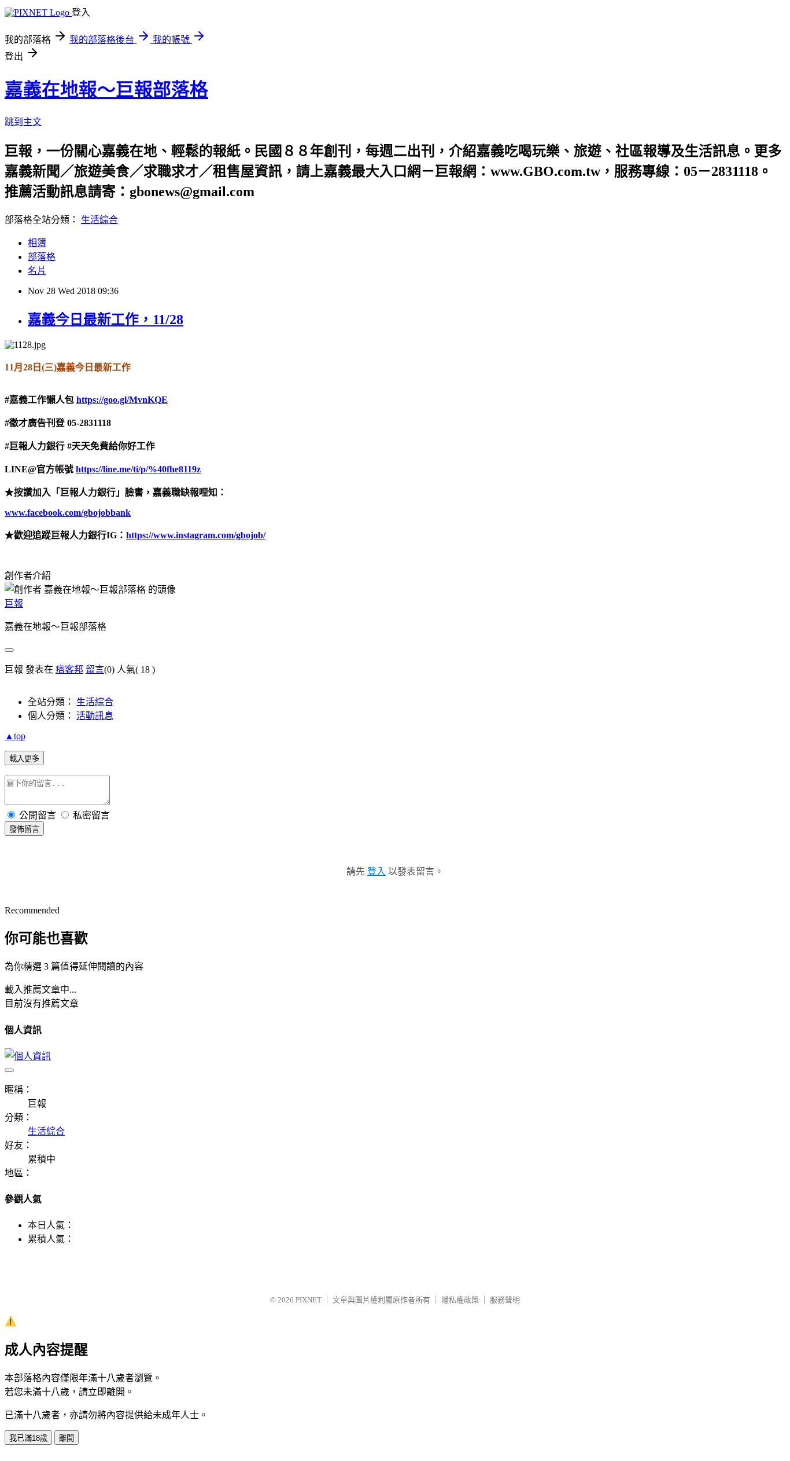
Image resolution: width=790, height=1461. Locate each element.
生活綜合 (99, 220)
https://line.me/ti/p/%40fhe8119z (138, 469)
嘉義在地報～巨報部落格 (106, 89)
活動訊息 (94, 716)
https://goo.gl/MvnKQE (122, 400)
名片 (37, 271)
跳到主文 (23, 122)
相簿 (37, 243)
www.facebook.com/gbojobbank (68, 512)
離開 (66, 1438)
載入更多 (24, 758)
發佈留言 (24, 829)
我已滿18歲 (28, 1438)
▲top (15, 736)
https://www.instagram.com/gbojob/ (195, 535)
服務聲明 (505, 1299)
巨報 (14, 603)
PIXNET (309, 1299)
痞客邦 (69, 669)
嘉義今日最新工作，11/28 (105, 319)
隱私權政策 (460, 1299)
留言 (95, 669)
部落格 (42, 257)
